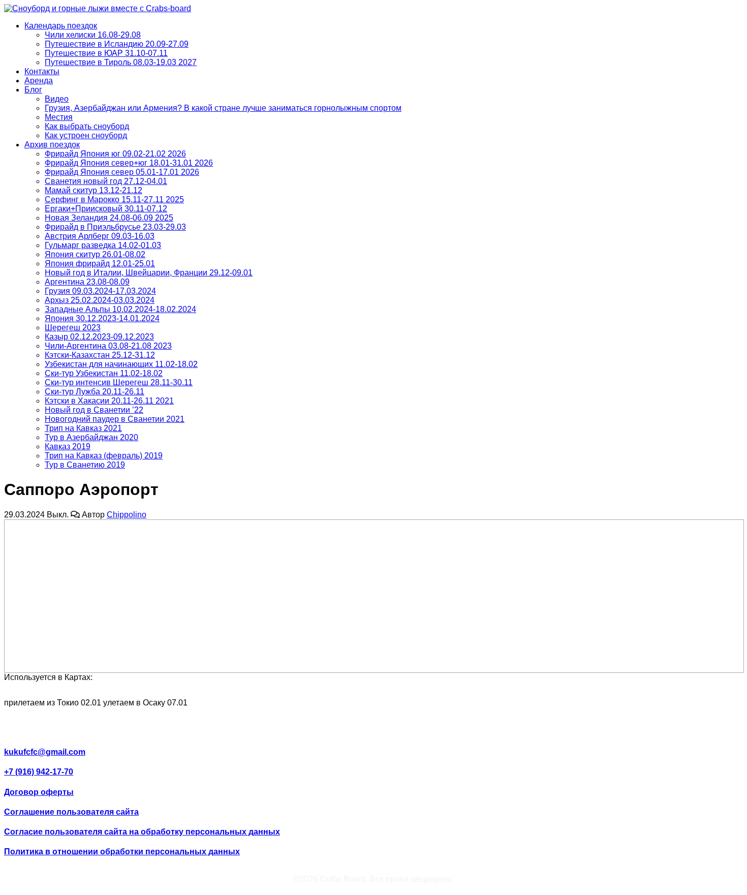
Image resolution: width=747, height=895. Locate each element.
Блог (33, 89)
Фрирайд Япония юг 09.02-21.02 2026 (115, 153)
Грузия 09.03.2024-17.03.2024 (100, 291)
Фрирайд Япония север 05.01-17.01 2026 (122, 172)
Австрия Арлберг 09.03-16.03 (99, 236)
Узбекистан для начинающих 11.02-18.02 (121, 364)
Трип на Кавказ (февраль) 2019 (104, 455)
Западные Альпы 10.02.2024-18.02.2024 (120, 309)
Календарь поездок (60, 25)
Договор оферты (39, 792)
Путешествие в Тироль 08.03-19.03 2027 (121, 62)
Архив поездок (52, 144)
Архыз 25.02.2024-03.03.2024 (99, 300)
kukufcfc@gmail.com (44, 752)
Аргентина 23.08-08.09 (87, 281)
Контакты (41, 71)
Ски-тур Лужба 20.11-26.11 (94, 391)
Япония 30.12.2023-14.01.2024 (102, 318)
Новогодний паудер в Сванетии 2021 (114, 419)
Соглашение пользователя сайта (71, 812)
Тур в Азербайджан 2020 (91, 437)
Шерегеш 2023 (73, 327)
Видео (57, 99)
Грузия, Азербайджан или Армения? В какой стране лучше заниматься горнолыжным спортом (223, 108)
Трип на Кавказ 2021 (83, 428)
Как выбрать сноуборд (87, 126)
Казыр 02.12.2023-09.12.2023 (99, 336)
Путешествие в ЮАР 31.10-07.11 (106, 53)
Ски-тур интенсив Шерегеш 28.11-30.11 (119, 382)
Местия (59, 117)
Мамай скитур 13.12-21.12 (93, 190)
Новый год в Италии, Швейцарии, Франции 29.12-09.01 (149, 272)
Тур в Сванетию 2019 (85, 464)
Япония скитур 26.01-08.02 (95, 254)
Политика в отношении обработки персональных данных (122, 851)
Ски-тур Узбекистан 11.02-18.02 (104, 373)
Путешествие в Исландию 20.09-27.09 (117, 44)
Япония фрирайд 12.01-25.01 (100, 263)
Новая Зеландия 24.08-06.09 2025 (109, 217)
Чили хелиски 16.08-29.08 (93, 34)
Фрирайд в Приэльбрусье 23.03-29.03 (115, 227)
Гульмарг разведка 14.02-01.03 (103, 245)
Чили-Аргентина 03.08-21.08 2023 (108, 346)
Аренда (38, 80)
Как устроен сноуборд (86, 135)
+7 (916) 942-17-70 (38, 771)
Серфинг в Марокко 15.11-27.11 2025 (114, 199)
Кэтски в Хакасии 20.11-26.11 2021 (109, 400)
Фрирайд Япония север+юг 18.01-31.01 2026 (129, 163)
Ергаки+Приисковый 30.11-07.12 (106, 208)
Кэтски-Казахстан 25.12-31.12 (100, 355)
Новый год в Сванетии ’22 (94, 410)
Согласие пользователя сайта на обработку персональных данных (142, 831)
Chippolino (126, 514)
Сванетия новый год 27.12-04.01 (106, 181)
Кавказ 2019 (67, 446)
